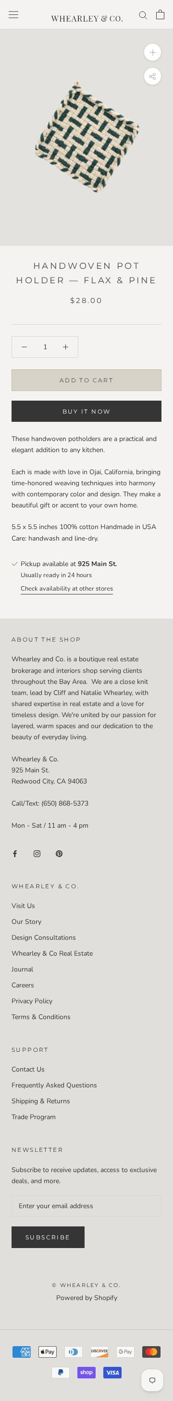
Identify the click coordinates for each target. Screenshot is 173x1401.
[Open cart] (160, 14)
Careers (23, 985)
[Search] (143, 15)
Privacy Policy (32, 1001)
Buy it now (86, 411)
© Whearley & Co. (86, 1285)
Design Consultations (44, 937)
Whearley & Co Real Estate (52, 953)
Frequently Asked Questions (54, 1085)
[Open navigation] (13, 14)
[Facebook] (15, 852)
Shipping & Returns (41, 1101)
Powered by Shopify (86, 1297)
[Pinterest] (59, 852)
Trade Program (34, 1117)
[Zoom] (152, 52)
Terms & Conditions (41, 1017)
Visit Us (23, 905)
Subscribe (48, 1237)
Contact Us (28, 1069)
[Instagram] (37, 852)
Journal (22, 969)
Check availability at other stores (67, 588)
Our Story (26, 921)
